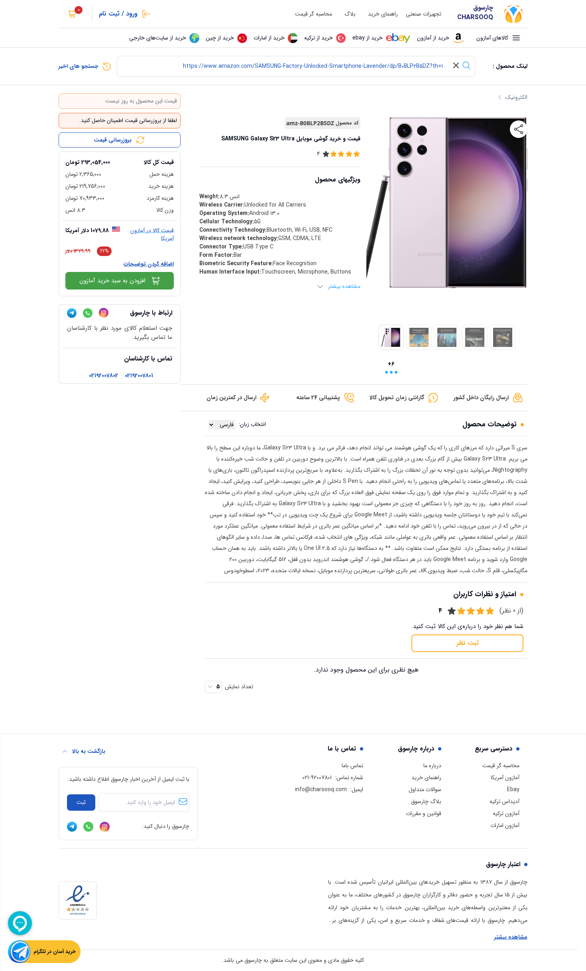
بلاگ (350, 14)
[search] (466, 65)
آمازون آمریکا (505, 778)
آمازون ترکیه (506, 813)
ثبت (81, 802)
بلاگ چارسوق (426, 802)
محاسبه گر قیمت (313, 14)
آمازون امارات (504, 825)
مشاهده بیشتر (510, 937)
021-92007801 (317, 778)
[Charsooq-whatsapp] (87, 313)
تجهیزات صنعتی (423, 14)
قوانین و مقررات (423, 813)
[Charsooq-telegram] (72, 313)
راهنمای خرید (383, 14)
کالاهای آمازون (492, 38)
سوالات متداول (425, 790)
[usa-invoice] (119, 155)
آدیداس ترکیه (504, 802)
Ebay (513, 790)
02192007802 (103, 376)
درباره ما (432, 766)
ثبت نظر (467, 643)
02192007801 (139, 376)
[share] (518, 129)
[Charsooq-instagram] (103, 313)
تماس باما (352, 766)
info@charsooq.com (321, 790)
